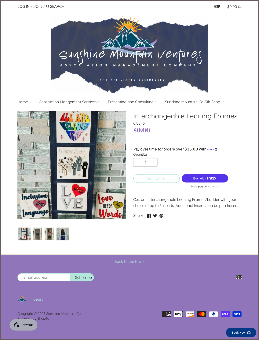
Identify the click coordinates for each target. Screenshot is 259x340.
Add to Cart (157, 178)
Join (38, 6)
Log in (23, 6)
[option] (24, 234)
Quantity (140, 154)
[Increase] (153, 162)
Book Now (239, 332)
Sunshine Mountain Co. (63, 313)
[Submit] (47, 7)
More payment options (205, 186)
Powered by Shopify (33, 318)
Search (40, 299)
